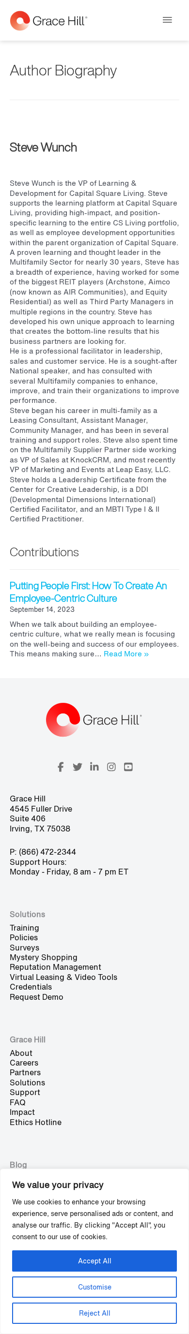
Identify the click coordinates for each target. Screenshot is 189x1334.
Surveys (24, 947)
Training (24, 928)
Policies (24, 937)
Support (25, 1092)
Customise (94, 1287)
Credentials (31, 987)
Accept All (94, 1261)
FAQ (18, 1102)
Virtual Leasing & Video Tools (63, 977)
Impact (22, 1112)
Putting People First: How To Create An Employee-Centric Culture (88, 591)
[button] (60, 767)
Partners (25, 1072)
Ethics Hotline (36, 1122)
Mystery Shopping (44, 957)
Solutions (27, 1082)
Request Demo (36, 997)
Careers (24, 1062)
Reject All (94, 1313)
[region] (94, 1251)
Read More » (126, 654)
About (21, 1053)
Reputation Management (55, 967)
